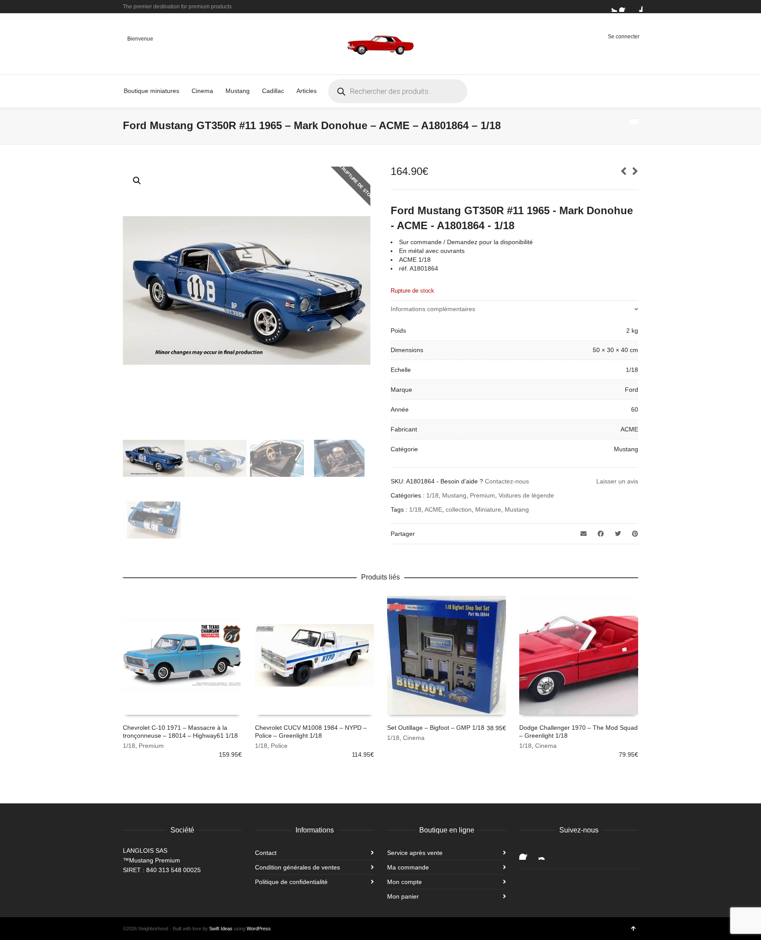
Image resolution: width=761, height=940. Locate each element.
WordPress (259, 928)
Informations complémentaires (433, 308)
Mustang (454, 495)
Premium (482, 495)
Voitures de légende (526, 495)
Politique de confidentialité (291, 881)
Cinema (414, 737)
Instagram (546, 853)
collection (459, 509)
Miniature (488, 509)
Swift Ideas (221, 928)
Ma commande (408, 867)
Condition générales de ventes (297, 867)
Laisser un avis (617, 481)
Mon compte (404, 881)
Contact (266, 852)
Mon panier (403, 896)
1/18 (432, 495)
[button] (137, 181)
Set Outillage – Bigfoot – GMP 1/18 (435, 727)
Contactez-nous (507, 481)
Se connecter (623, 36)
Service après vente (415, 852)
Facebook (624, 6)
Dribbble (637, 6)
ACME (433, 509)
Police (279, 745)
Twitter (611, 6)
